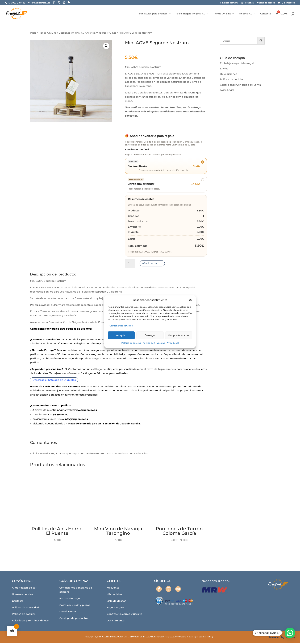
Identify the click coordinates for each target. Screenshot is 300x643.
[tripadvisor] (178, 589)
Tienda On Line (222, 13)
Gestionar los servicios (121, 326)
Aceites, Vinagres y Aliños (101, 32)
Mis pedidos (114, 594)
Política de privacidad (25, 607)
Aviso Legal (173, 343)
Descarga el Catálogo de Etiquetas (54, 379)
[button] (190, 300)
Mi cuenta (113, 587)
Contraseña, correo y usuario (124, 614)
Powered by (283, 637)
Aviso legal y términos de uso (30, 620)
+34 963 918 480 (17, 2)
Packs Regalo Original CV (190, 13)
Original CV (245, 13)
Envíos (224, 68)
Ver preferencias (178, 335)
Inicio (33, 32)
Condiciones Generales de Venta (240, 84)
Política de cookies (131, 343)
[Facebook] (159, 589)
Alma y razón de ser (24, 587)
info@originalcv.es (76, 419)
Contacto (265, 13)
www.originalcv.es (85, 410)
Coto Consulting (206, 637)
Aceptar (121, 335)
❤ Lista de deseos (266, 3)
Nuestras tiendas (22, 594)
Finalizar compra (229, 3)
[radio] (166, 184)
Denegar (150, 335)
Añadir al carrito (152, 263)
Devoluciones (228, 74)
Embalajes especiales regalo (237, 63)
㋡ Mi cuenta (247, 3)
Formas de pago (69, 598)
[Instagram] (168, 589)
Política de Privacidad (154, 343)
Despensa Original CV (71, 32)
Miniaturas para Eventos (153, 13)
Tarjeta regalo (115, 607)
